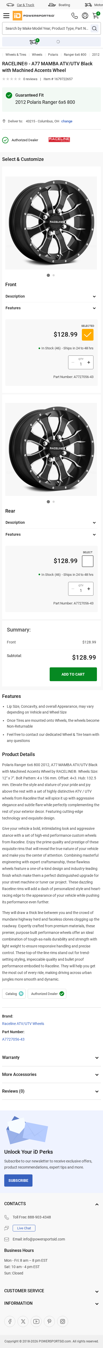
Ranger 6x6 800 (75, 55)
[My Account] (85, 15)
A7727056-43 (13, 1039)
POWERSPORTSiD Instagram (62, 1321)
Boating (64, 5)
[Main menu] (6, 15)
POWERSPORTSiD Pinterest (49, 1321)
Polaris (53, 55)
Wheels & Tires (16, 55)
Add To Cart (73, 674)
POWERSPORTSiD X (23, 1321)
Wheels (37, 55)
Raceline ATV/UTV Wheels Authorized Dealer (47, 994)
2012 (96, 55)
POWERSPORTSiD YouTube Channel (36, 1321)
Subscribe (18, 1180)
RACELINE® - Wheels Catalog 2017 (14, 994)
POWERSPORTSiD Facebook (9, 1321)
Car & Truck (25, 5)
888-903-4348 (39, 1217)
